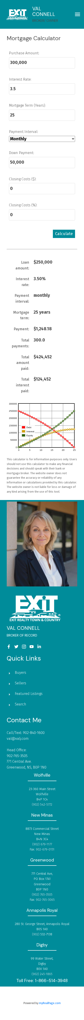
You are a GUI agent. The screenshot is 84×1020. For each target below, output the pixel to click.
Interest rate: (22, 282)
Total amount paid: (22, 363)
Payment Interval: (23, 132)
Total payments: (20, 343)
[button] (9, 647)
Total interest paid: (22, 385)
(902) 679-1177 (42, 844)
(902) (36, 934)
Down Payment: (21, 153)
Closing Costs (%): (23, 205)
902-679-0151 (45, 849)
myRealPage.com (50, 1003)
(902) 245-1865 (42, 974)
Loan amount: (22, 265)
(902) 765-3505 (42, 895)
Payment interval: (22, 298)
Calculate (64, 233)
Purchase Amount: (24, 53)
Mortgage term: (21, 315)
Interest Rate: (20, 79)
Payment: (21, 329)
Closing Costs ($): (22, 179)
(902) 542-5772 (42, 804)
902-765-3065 (45, 900)
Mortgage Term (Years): (27, 105)
